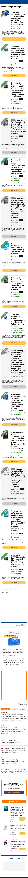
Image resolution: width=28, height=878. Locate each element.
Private (21, 374)
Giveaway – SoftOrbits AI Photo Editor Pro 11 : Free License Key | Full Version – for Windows (18, 249)
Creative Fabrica (16, 491)
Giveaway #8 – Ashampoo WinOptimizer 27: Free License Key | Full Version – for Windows (12, 740)
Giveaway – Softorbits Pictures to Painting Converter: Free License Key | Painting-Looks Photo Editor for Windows (18, 401)
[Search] (25, 2)
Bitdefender (12, 850)
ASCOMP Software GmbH (18, 330)
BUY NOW (14, 75)
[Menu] (2, 2)
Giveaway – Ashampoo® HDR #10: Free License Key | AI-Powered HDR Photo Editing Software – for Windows (18, 52)
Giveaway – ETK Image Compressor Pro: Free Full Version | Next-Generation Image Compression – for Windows (18, 439)
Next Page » (5, 592)
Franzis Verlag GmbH (17, 26)
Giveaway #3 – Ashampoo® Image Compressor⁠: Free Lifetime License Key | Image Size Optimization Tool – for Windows (18, 167)
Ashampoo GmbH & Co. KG (18, 63)
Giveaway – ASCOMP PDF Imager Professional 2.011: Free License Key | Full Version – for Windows (18, 320)
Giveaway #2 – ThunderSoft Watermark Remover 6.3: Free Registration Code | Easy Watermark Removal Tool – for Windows (18, 127)
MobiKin (22, 535)
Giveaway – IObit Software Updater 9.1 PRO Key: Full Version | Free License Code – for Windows (13, 771)
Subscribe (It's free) (14, 792)
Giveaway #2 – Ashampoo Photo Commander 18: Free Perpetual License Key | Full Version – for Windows (18, 284)
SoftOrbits (22, 258)
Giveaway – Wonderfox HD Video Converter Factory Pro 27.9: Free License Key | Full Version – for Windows (17, 828)
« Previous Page (6, 589)
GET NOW (14, 39)
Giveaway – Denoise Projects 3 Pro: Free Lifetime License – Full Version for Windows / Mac (18, 17)
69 (24, 589)
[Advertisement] (14, 686)
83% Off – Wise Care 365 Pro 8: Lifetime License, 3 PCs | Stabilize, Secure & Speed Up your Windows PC (13, 651)
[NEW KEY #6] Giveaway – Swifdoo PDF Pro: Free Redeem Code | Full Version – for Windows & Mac (13, 750)
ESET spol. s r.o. (13, 821)
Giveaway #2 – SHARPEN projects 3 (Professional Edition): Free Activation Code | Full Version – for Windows (18, 561)
